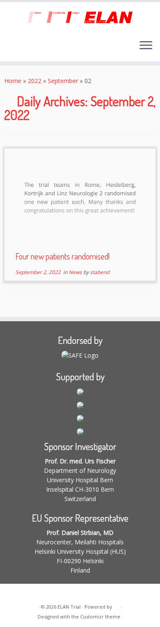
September (63, 81)
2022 (34, 81)
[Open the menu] (146, 45)
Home (12, 81)
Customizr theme (100, 616)
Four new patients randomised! (62, 256)
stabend (99, 272)
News (76, 272)
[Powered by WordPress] (116, 605)
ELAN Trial (69, 606)
